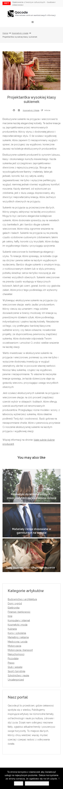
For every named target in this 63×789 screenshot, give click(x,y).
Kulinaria (12, 629)
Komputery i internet (19, 620)
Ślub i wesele (15, 667)
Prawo (11, 663)
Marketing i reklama (18, 637)
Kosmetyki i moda (20, 33)
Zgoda (18, 783)
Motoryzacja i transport (20, 650)
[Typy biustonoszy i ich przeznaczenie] (31, 555)
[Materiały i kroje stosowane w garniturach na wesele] (31, 520)
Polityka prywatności (37, 783)
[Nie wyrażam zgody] (58, 778)
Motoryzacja (14, 646)
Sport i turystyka (16, 671)
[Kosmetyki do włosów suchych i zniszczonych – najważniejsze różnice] (31, 486)
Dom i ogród (15, 603)
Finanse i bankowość (19, 612)
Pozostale (13, 658)
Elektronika (13, 607)
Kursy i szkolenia (17, 633)
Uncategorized (16, 679)
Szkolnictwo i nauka (18, 675)
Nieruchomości (16, 654)
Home (5, 33)
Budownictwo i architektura (22, 599)
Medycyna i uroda (17, 641)
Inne (10, 616)
